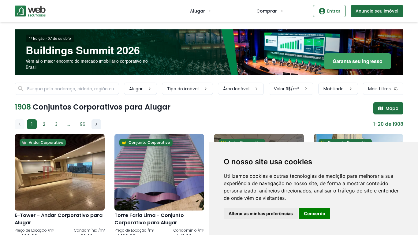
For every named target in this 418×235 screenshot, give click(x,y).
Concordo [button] (314, 213)
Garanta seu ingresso (358, 61)
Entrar (334, 11)
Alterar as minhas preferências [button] (261, 213)
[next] (96, 124)
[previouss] (19, 124)
